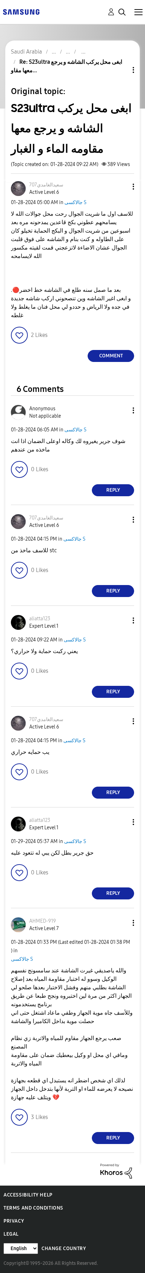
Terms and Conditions (33, 1208)
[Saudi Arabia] (21, 11)
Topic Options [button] (121, 69)
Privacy (14, 1221)
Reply (113, 490)
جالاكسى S (75, 202)
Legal (11, 1234)
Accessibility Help (28, 1195)
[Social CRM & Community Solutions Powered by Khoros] (116, 1170)
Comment (111, 356)
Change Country (64, 1249)
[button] (121, 186)
